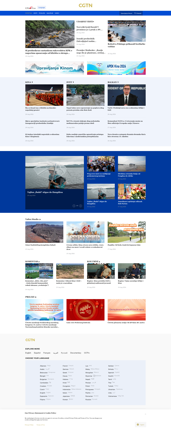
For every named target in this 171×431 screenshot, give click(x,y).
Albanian (45, 366)
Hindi (66, 383)
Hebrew (68, 379)
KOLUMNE (92, 261)
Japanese (69, 396)
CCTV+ (87, 353)
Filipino (45, 399)
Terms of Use (41, 425)
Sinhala (113, 369)
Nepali (90, 379)
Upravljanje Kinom (126, 13)
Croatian (46, 386)
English (28, 353)
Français (46, 353)
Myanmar (93, 376)
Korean (68, 399)
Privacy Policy (29, 425)
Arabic (44, 369)
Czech (44, 389)
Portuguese (93, 389)
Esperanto (47, 396)
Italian (67, 393)
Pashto (90, 393)
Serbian (113, 366)
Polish (90, 386)
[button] (74, 206)
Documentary (75, 353)
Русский (64, 353)
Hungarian (69, 386)
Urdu (111, 393)
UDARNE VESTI (84, 21)
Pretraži (138, 13)
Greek (68, 373)
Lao (89, 366)
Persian (91, 383)
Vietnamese (116, 396)
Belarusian (47, 373)
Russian (91, 399)
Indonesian (72, 389)
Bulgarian (47, 379)
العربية (55, 353)
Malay (92, 369)
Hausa (67, 376)
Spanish (113, 373)
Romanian (92, 396)
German (68, 369)
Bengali (44, 376)
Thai (111, 383)
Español (37, 353)
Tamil (112, 379)
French (68, 366)
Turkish (113, 386)
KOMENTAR (31, 261)
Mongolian (92, 373)
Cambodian (45, 383)
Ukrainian (115, 389)
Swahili (114, 376)
